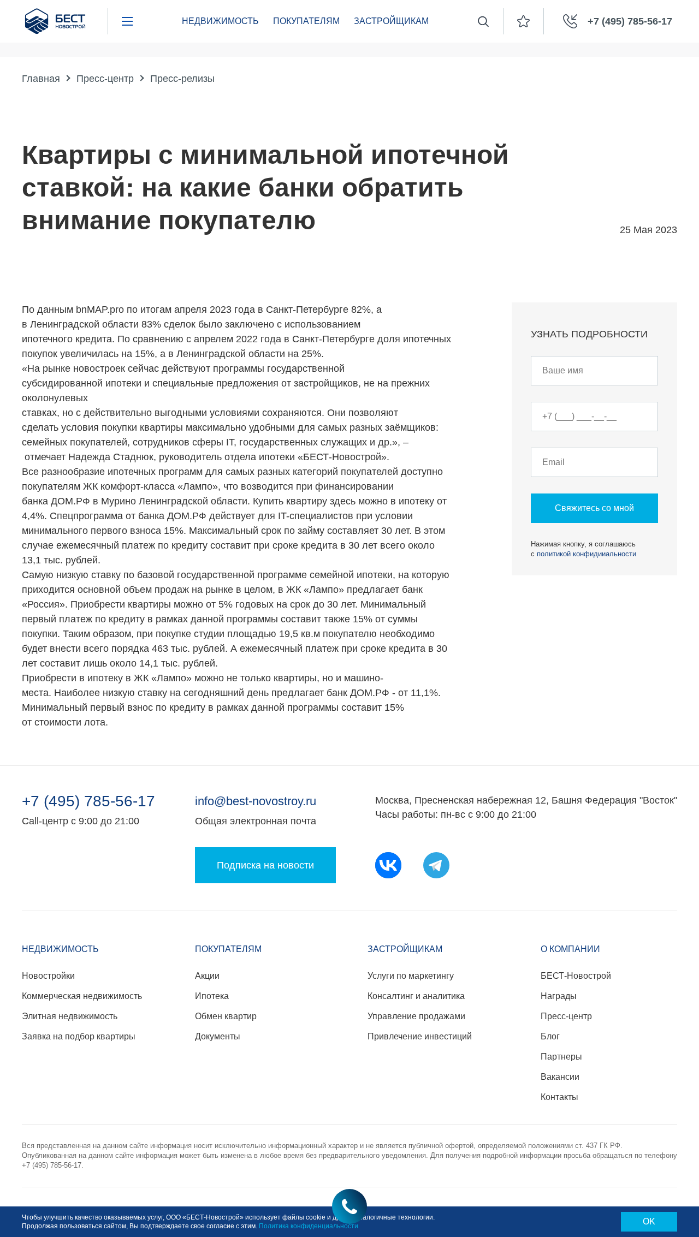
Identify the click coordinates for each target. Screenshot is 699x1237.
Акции (207, 975)
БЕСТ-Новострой (576, 975)
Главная (41, 78)
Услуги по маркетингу (411, 975)
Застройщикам (391, 21)
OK (649, 1221)
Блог (550, 1036)
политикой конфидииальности (586, 554)
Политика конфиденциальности (308, 1226)
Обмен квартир (226, 1016)
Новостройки (48, 975)
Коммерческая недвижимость (82, 996)
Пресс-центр (105, 78)
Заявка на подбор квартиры (78, 1036)
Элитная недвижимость (69, 1016)
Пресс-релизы (182, 78)
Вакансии (560, 1076)
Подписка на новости (265, 865)
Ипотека (212, 996)
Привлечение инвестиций (420, 1036)
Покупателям (306, 21)
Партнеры (561, 1056)
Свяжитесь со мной (594, 508)
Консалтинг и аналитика (416, 996)
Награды (559, 996)
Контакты (559, 1097)
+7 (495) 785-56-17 (88, 801)
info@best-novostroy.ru (255, 801)
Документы (217, 1036)
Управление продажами (416, 1016)
